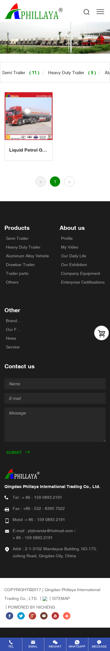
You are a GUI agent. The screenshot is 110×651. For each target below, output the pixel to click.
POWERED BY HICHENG (31, 607)
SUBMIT (14, 452)
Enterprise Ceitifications (83, 282)
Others (12, 282)
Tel (11, 646)
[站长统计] (43, 598)
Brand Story (14, 320)
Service (13, 347)
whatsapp (77, 646)
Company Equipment (80, 273)
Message (99, 646)
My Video (69, 247)
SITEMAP (61, 598)
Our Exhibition (74, 264)
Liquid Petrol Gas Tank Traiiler (28, 150)
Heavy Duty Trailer (23, 247)
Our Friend (14, 329)
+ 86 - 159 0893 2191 (42, 497)
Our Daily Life (73, 256)
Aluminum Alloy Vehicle (27, 256)
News (11, 338)
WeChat (55, 646)
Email (33, 646)
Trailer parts (17, 273)
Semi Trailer (17, 238)
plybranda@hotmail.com (50, 530)
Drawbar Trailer (20, 264)
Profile (67, 238)
